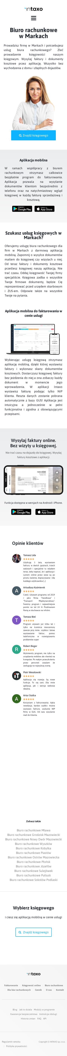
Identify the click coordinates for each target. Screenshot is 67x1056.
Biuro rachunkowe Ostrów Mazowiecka (33, 857)
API (44, 1018)
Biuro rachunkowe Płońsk (33, 861)
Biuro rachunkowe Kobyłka (33, 848)
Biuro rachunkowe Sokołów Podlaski (34, 879)
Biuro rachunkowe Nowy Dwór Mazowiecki (33, 839)
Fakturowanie (11, 985)
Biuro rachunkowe (54, 985)
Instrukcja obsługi (48, 1014)
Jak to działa (25, 1009)
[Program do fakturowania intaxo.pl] (33, 9)
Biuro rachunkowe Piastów (33, 852)
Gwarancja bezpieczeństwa (23, 1014)
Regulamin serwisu (11, 1041)
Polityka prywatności (16, 1046)
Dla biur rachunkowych (19, 990)
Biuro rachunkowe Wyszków (33, 843)
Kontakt (60, 990)
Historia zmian (28, 1018)
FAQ (39, 1018)
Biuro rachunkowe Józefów (33, 866)
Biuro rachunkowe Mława (33, 830)
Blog (15, 1009)
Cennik (38, 990)
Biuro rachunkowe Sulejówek (33, 870)
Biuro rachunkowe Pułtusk (33, 875)
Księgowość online (31, 985)
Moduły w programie (44, 1009)
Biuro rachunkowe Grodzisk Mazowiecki (33, 834)
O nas (49, 990)
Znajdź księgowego (35, 135)
